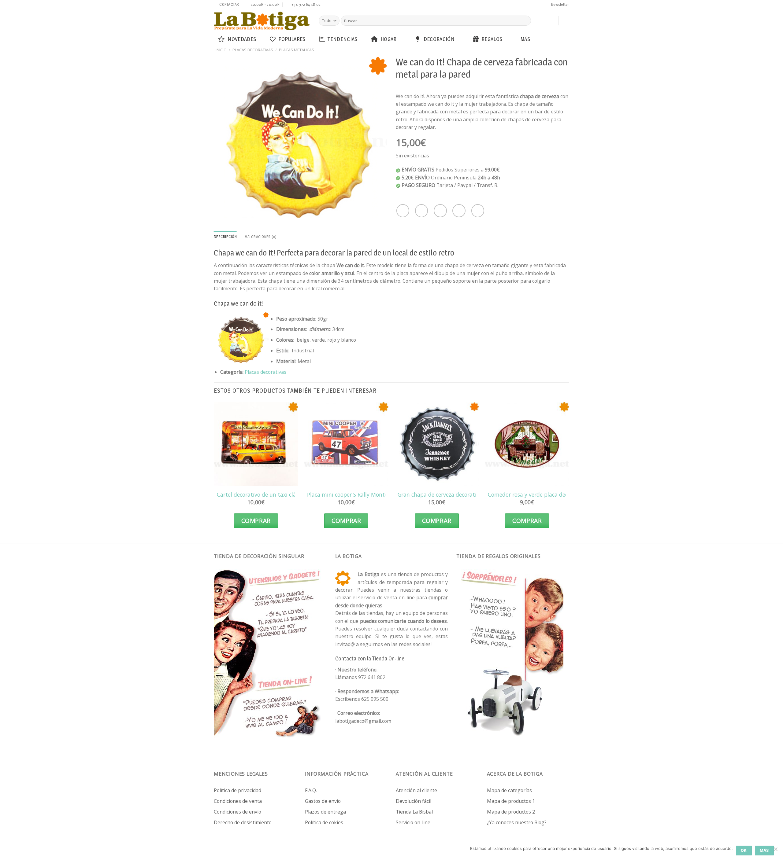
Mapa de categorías (509, 790)
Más (525, 39)
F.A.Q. (311, 790)
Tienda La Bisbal (414, 811)
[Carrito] (550, 21)
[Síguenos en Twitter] (508, 5)
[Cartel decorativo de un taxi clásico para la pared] (256, 444)
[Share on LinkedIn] (477, 210)
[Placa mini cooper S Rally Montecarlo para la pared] (346, 444)
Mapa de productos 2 (511, 811)
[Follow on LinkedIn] (531, 5)
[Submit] (525, 21)
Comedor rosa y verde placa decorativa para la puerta (556, 494)
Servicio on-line (413, 822)
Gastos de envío (323, 801)
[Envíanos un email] (514, 5)
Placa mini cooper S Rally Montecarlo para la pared (371, 494)
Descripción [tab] (225, 236)
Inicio (221, 50)
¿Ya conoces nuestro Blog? (517, 822)
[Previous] (214, 471)
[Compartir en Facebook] (402, 210)
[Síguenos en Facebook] (496, 5)
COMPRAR (256, 521)
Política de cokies (324, 822)
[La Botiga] (262, 21)
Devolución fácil (413, 801)
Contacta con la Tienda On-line (369, 658)
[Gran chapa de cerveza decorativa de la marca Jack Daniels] (437, 444)
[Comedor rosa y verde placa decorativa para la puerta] (527, 444)
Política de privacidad (237, 790)
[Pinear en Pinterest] (458, 210)
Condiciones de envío (237, 811)
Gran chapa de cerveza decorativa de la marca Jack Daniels (471, 494)
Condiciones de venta (238, 801)
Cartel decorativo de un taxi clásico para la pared (279, 494)
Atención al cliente (416, 790)
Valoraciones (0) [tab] (260, 236)
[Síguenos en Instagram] (502, 5)
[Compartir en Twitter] (421, 210)
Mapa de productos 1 (511, 801)
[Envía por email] (440, 210)
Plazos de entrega (325, 811)
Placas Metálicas (296, 50)
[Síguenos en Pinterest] (525, 5)
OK (744, 850)
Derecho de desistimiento (243, 822)
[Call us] (519, 5)
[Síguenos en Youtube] (537, 5)
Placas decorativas (252, 50)
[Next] (568, 471)
